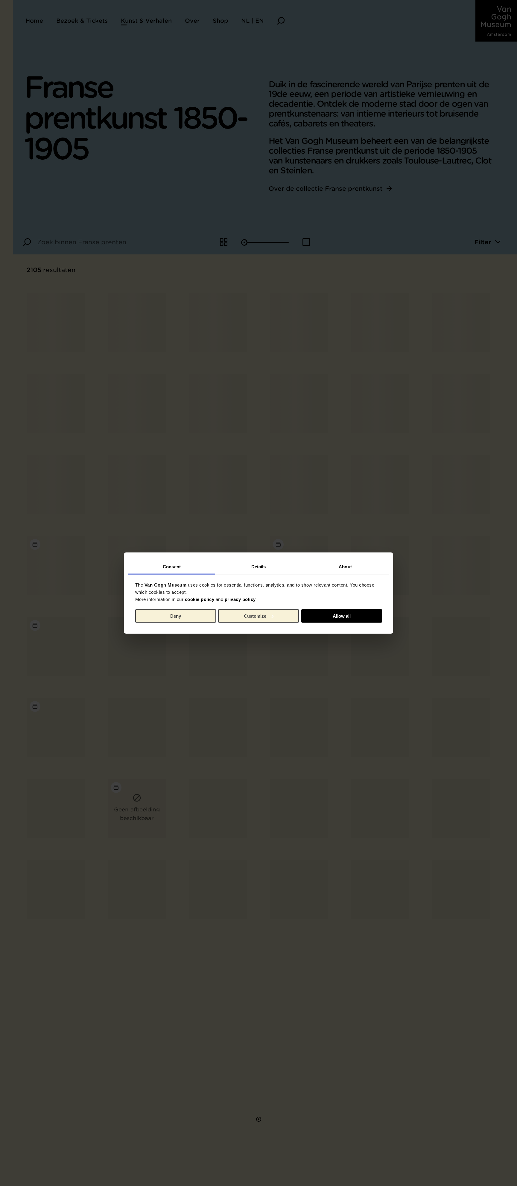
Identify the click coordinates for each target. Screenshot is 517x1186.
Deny (175, 615)
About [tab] (345, 566)
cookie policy (200, 599)
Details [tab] (258, 566)
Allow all (342, 615)
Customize (255, 615)
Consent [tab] (172, 566)
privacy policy (240, 599)
